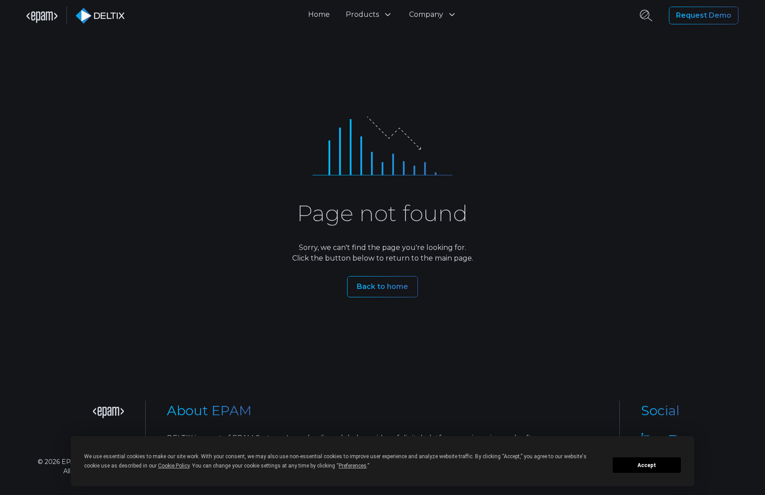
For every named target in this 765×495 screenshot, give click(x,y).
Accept (647, 465)
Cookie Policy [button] (173, 466)
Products (362, 14)
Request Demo (703, 15)
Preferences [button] (353, 466)
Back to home (382, 286)
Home (319, 14)
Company (426, 14)
